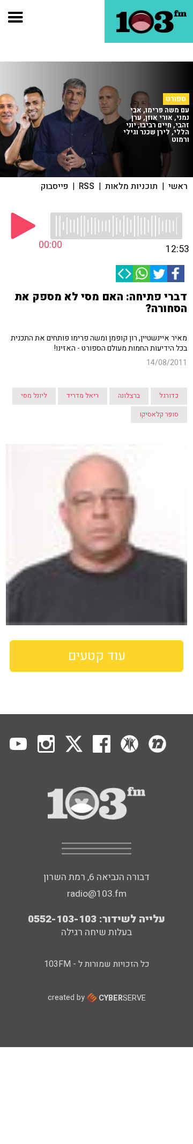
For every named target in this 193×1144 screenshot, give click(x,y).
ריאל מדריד (82, 395)
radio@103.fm (97, 893)
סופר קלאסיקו (159, 414)
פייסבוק (54, 186)
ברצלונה (129, 395)
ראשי (178, 186)
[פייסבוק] (175, 273)
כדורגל (169, 395)
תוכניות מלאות (131, 186)
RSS (86, 186)
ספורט (176, 99)
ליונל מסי (34, 395)
